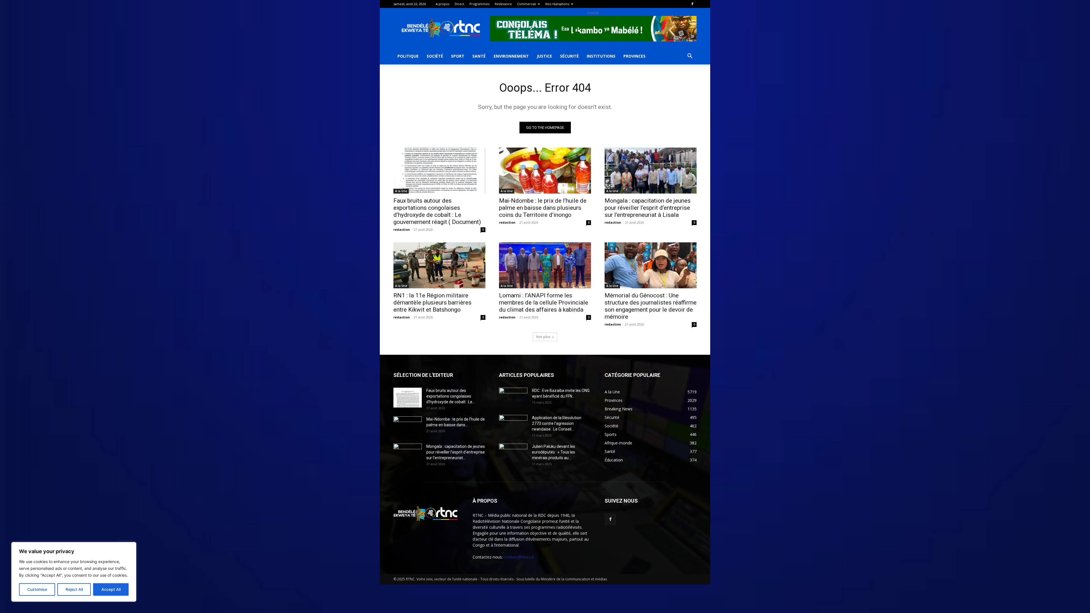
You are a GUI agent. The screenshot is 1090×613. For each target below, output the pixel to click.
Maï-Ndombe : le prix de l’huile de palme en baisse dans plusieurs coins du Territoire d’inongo (542, 207)
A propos (442, 4)
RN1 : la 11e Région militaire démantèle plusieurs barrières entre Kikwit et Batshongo (432, 302)
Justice (544, 56)
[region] (73, 572)
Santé (479, 56)
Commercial (526, 4)
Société (435, 56)
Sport (457, 56)
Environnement (511, 56)
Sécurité (569, 56)
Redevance (503, 4)
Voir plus (543, 336)
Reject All (74, 589)
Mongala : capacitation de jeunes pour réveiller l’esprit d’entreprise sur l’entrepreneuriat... (455, 452)
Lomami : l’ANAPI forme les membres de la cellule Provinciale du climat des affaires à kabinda (543, 302)
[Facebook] (692, 4)
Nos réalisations (557, 4)
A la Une (401, 191)
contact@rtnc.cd (519, 557)
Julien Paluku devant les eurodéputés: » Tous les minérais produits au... (553, 452)
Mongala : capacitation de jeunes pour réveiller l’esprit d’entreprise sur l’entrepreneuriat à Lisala (648, 207)
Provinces (634, 56)
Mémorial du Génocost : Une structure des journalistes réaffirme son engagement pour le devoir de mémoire (651, 306)
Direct (459, 4)
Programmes (479, 4)
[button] (690, 56)
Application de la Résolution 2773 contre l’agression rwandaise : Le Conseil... (556, 423)
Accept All (111, 589)
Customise (37, 589)
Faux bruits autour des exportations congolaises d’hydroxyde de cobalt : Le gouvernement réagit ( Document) (437, 211)
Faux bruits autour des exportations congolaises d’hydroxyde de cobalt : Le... (450, 396)
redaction (401, 229)
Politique (408, 56)
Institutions (601, 56)
